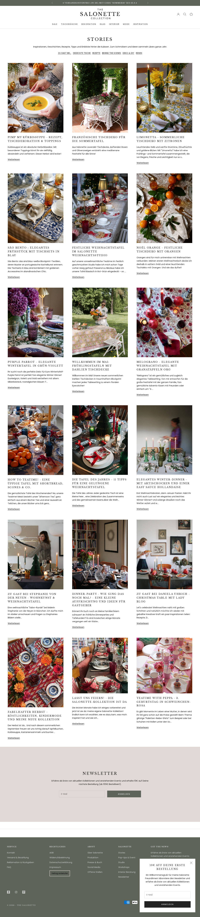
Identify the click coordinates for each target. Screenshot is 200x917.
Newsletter (123, 876)
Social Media (94, 867)
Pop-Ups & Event (126, 857)
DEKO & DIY (128, 53)
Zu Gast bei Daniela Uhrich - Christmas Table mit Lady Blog (163, 597)
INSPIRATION (140, 24)
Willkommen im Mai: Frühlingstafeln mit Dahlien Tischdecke (92, 365)
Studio (121, 862)
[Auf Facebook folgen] (8, 892)
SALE (55, 24)
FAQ (9, 867)
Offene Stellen (95, 872)
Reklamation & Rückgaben (20, 862)
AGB (51, 852)
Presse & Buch (95, 862)
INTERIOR (114, 24)
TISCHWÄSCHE (69, 24)
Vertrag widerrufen (60, 873)
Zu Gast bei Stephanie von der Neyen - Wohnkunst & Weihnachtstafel (32, 598)
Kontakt (11, 852)
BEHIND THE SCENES (111, 53)
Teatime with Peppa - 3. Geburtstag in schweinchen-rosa (164, 702)
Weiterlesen (14, 159)
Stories (121, 852)
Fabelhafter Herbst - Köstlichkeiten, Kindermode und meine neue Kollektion (35, 715)
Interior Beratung (126, 872)
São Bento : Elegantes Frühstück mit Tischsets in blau (33, 251)
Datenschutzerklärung (60, 862)
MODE (126, 24)
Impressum (55, 867)
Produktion (93, 857)
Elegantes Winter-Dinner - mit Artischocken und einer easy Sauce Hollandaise (163, 483)
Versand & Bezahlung (18, 857)
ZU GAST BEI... (64, 53)
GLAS (103, 24)
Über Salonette (95, 852)
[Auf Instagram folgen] (16, 892)
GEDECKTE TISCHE (82, 53)
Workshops (123, 867)
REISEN (139, 53)
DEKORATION (88, 24)
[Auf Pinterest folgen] (23, 892)
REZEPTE (96, 53)
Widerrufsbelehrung (59, 857)
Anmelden (167, 904)
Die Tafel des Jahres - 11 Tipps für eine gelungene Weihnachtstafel (99, 483)
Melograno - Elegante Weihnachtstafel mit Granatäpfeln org (158, 365)
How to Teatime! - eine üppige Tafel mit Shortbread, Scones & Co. (35, 483)
